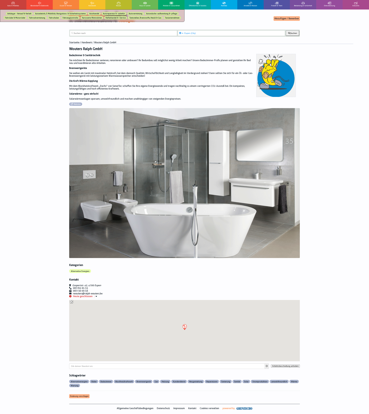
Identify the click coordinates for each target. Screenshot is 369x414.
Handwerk (87, 42)
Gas (156, 381)
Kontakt (192, 408)
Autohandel (94, 14)
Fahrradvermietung (37, 18)
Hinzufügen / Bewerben (286, 18)
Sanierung (225, 381)
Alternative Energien (80, 271)
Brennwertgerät (144, 381)
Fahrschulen (54, 18)
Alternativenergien (79, 381)
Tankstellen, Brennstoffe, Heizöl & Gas (145, 18)
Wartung (75, 385)
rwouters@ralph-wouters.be (87, 293)
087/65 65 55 (80, 288)
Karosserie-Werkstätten (92, 18)
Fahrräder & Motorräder (15, 18)
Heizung (165, 381)
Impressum (179, 408)
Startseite (74, 42)
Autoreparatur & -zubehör (114, 14)
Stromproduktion (260, 381)
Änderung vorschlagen (79, 396)
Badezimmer (106, 381)
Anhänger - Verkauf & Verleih (19, 14)
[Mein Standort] (267, 366)
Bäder (94, 381)
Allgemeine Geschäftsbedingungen (135, 408)
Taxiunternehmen (172, 18)
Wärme (294, 381)
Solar (246, 381)
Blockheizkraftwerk (124, 381)
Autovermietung (135, 14)
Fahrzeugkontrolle (70, 18)
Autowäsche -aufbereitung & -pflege (161, 14)
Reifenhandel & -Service (116, 18)
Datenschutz (163, 408)
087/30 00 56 (80, 290)
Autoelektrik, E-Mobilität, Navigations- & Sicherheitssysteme (60, 14)
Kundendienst (179, 381)
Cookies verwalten (209, 408)
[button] (184, 327)
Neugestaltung (196, 381)
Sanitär (237, 381)
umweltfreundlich (279, 381)
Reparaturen (212, 381)
